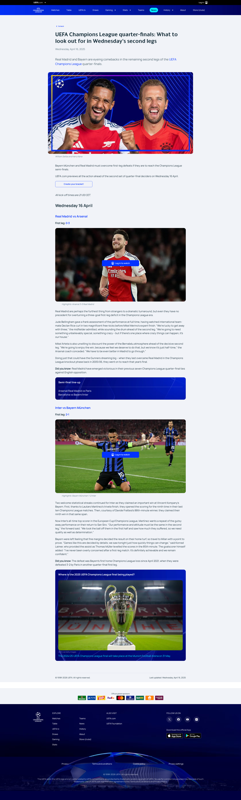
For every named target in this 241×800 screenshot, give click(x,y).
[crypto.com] (130, 698)
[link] (55, 10)
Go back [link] (61, 26)
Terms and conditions (102, 763)
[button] (110, 10)
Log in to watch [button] (122, 263)
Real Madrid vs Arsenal (71, 216)
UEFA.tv (55, 728)
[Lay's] (101, 698)
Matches (56, 718)
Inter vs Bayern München (73, 408)
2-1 (67, 414)
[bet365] (140, 698)
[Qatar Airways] (159, 698)
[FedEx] (111, 698)
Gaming (55, 739)
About (82, 734)
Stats (54, 744)
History (82, 728)
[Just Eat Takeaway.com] (149, 698)
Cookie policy (139, 763)
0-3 (68, 223)
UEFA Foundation (114, 723)
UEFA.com (111, 718)
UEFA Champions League (38, 10)
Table (54, 723)
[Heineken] (82, 698)
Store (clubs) (85, 739)
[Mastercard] (120, 698)
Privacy (65, 763)
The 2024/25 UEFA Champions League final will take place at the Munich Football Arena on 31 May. (114, 656)
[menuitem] (56, 10)
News (81, 723)
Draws (55, 734)
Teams (82, 718)
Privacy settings (176, 763)
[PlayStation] (91, 698)
